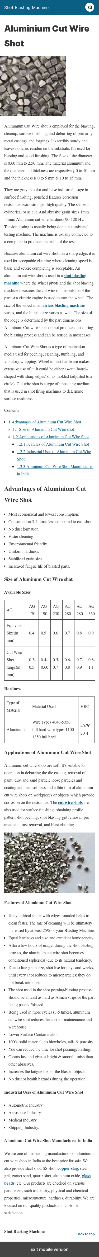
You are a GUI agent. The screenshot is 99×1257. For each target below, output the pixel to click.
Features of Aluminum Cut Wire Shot (53, 444)
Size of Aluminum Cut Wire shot (43, 429)
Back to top (86, 1234)
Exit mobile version (49, 1249)
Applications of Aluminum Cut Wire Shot (51, 436)
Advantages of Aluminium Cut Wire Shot (44, 421)
